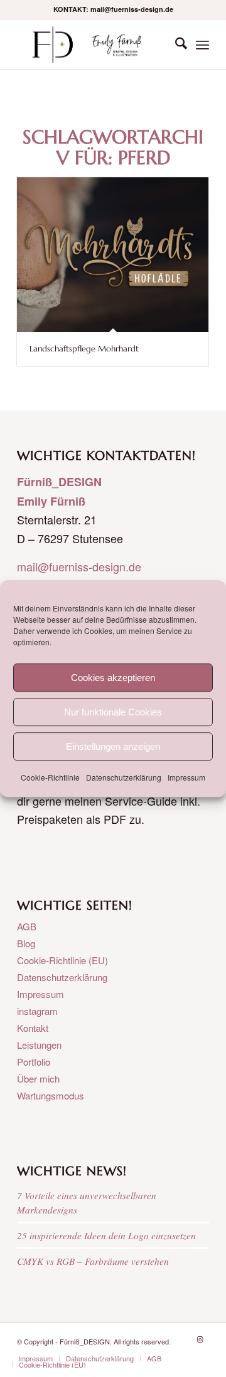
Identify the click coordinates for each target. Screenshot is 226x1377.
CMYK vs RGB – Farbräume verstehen (93, 1261)
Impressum (186, 777)
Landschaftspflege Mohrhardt (84, 348)
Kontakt (32, 1027)
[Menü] (202, 44)
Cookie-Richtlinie (50, 777)
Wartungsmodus (50, 1095)
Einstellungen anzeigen (113, 746)
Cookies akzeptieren (113, 677)
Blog (26, 943)
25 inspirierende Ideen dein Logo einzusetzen (106, 1235)
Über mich (38, 1078)
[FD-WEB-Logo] (94, 44)
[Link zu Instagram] (199, 1338)
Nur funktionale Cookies (113, 712)
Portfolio (33, 1061)
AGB (26, 926)
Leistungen (39, 1044)
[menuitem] (175, 44)
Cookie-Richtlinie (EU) (62, 960)
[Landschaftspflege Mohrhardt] (112, 254)
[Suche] (175, 44)
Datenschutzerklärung (123, 777)
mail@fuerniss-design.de (79, 566)
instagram (37, 1010)
